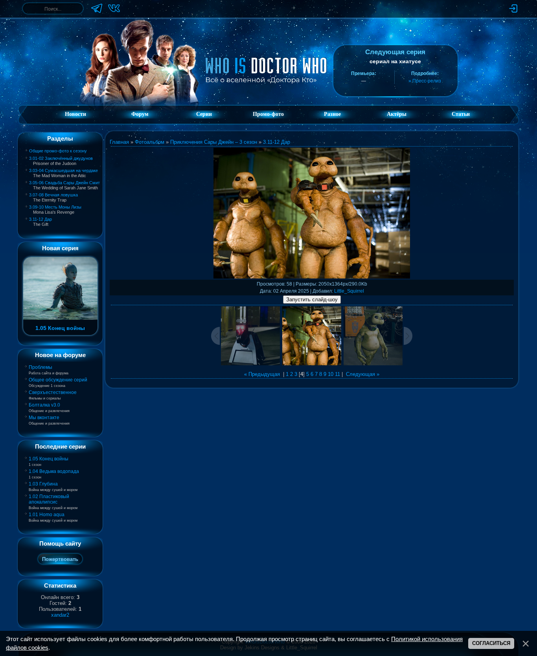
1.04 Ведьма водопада (54, 471)
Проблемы (40, 367)
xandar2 (60, 615)
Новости (75, 114)
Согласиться (491, 643)
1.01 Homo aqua (46, 514)
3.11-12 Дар (40, 219)
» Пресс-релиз (424, 81)
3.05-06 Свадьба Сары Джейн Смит (64, 182)
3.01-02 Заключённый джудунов (61, 158)
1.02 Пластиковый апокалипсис (49, 499)
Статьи (461, 114)
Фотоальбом (149, 142)
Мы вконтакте (44, 417)
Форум (140, 114)
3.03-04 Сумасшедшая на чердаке (63, 170)
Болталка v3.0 (44, 405)
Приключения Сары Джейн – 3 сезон (213, 142)
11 (337, 374)
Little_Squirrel (349, 291)
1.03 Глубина (43, 484)
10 (330, 374)
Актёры (396, 114)
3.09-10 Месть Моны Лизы (55, 207)
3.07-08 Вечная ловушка (53, 194)
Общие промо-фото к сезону (58, 150)
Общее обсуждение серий (58, 380)
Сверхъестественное (53, 392)
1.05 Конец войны (48, 459)
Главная (119, 142)
